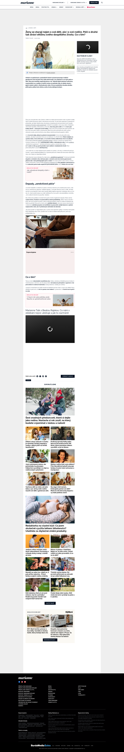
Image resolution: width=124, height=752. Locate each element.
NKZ (72, 745)
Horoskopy (51, 696)
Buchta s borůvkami (31, 738)
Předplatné (94, 2)
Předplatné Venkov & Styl (26, 689)
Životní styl (45, 7)
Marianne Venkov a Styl (78, 2)
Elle (79, 688)
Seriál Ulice (30, 724)
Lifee (79, 693)
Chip (79, 691)
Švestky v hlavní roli (32, 732)
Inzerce (20, 705)
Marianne (57, 745)
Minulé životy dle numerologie (33, 723)
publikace (71, 142)
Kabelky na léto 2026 (30, 725)
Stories (50, 695)
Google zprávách (51, 72)
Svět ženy (81, 689)
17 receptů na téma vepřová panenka (35, 733)
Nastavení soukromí (24, 700)
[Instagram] (22, 682)
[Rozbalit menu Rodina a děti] (84, 7)
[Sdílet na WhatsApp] (46, 376)
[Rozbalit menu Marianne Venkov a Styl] (85, 2)
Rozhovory (69, 7)
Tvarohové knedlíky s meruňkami (33, 735)
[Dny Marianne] (91, 7)
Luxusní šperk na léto (23, 727)
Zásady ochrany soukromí (26, 698)
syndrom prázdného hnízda (45, 140)
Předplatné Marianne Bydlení (27, 688)
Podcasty (51, 698)
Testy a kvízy (36, 715)
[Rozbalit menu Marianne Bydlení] (64, 2)
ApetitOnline (82, 686)
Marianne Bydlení (58, 2)
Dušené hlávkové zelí (22, 732)
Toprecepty (81, 695)
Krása (37, 7)
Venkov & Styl (52, 702)
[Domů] (28, 2)
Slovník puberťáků (29, 715)
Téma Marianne (52, 700)
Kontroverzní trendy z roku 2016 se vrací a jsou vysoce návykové (90, 715)
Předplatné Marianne (25, 686)
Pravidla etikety (21, 715)
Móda (31, 7)
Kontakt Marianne (24, 691)
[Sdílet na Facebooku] (37, 376)
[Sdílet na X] (40, 376)
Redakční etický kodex (25, 696)
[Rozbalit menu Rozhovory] (73, 7)
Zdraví (61, 7)
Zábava (54, 7)
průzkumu (36, 125)
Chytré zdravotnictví (38, 724)
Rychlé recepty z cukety (41, 738)
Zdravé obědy (33, 717)
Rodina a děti (80, 7)
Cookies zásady (23, 704)
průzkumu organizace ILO (50, 162)
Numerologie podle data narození (33, 716)
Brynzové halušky (22, 738)
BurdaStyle (77, 745)
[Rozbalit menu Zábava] (56, 7)
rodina (28, 380)
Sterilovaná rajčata (22, 735)
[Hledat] (101, 2)
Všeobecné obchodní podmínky (28, 702)
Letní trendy (26, 717)
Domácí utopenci (39, 736)
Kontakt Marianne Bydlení (26, 693)
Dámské (68, 745)
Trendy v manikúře (22, 723)
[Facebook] (19, 682)
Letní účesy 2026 (39, 725)
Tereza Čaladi (29, 38)
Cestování (23, 716)
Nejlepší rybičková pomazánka (29, 736)
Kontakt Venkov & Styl (25, 695)
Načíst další (50, 603)
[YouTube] (25, 682)
